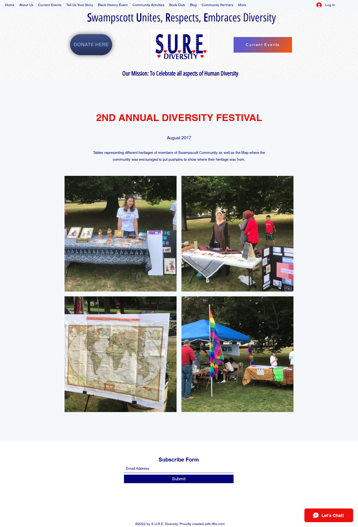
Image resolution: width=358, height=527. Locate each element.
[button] (121, 234)
